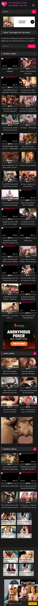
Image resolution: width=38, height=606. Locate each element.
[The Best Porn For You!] (15, 4)
